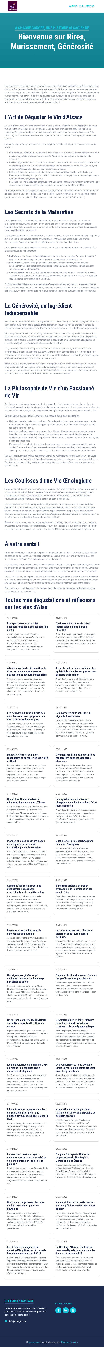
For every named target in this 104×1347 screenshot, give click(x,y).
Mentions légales (69, 1342)
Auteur (73, 6)
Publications (86, 6)
